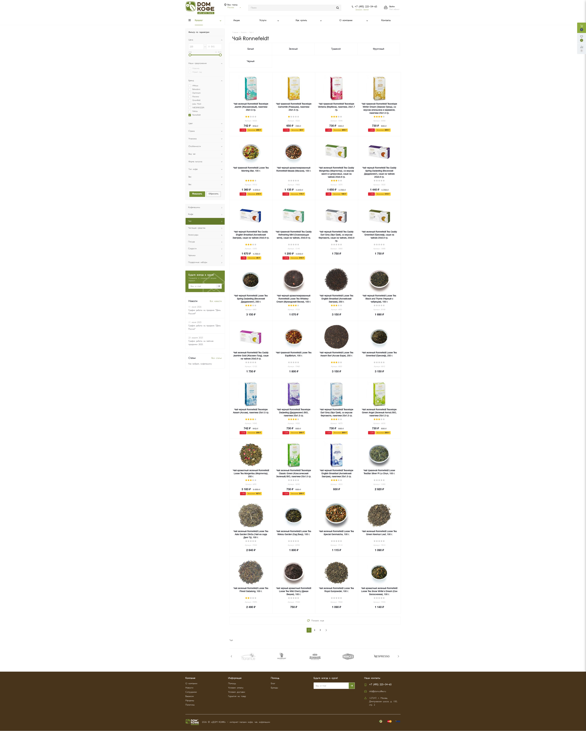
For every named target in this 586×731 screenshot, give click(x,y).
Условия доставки (236, 692)
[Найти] (337, 8)
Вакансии (189, 696)
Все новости (216, 301)
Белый (251, 49)
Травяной (336, 49)
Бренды (274, 688)
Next (398, 656)
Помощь (232, 683)
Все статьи (217, 358)
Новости (189, 688)
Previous (231, 656)
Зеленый (293, 49)
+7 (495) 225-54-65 (366, 6)
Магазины (189, 700)
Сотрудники (191, 692)
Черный (250, 61)
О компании (191, 683)
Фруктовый (378, 49)
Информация (234, 678)
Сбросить (214, 194)
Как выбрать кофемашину (200, 364)
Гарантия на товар (237, 696)
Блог (273, 683)
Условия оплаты (235, 688)
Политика (189, 705)
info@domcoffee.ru (377, 691)
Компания (190, 678)
